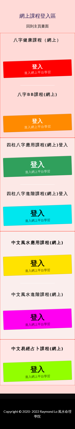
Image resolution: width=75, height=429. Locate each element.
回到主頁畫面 (37, 26)
